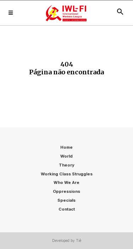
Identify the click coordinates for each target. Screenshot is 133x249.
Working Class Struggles (67, 173)
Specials (66, 200)
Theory (66, 165)
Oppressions (66, 191)
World (66, 156)
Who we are (66, 182)
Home (66, 147)
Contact (67, 209)
